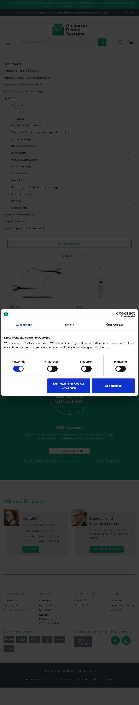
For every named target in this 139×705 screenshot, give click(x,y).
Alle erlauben (113, 385)
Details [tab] (69, 324)
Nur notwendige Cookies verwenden (69, 385)
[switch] (52, 369)
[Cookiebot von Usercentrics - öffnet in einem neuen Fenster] (119, 314)
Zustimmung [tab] (24, 324)
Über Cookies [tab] (115, 324)
